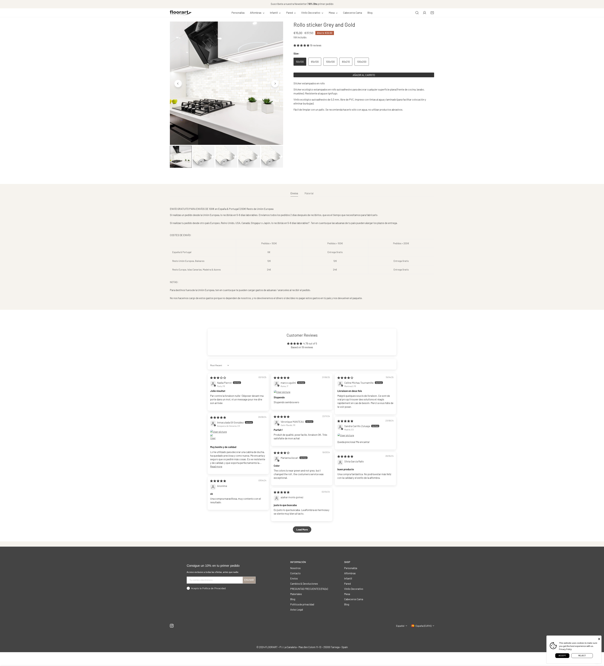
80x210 (346, 61)
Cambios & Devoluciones (304, 583)
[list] (226, 83)
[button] (257, 12)
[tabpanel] (302, 253)
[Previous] (178, 83)
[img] (218, 377)
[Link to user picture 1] (302, 392)
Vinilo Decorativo (353, 588)
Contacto (295, 573)
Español (400, 625)
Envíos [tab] (294, 193)
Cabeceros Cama (353, 599)
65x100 (315, 61)
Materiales (296, 593)
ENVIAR (249, 580)
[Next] (275, 83)
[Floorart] (181, 12)
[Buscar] (417, 12)
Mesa (347, 593)
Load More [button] (302, 529)
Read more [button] (216, 466)
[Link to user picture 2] (214, 437)
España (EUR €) (423, 625)
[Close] (599, 638)
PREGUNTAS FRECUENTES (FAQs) (309, 588)
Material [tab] (309, 193)
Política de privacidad (302, 604)
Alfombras (350, 573)
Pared (347, 583)
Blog (292, 599)
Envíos (294, 578)
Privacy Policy (565, 649)
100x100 (330, 61)
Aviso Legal (296, 609)
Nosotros (295, 568)
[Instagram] (172, 626)
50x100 (300, 61)
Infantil (348, 578)
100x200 (361, 61)
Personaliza (350, 568)
